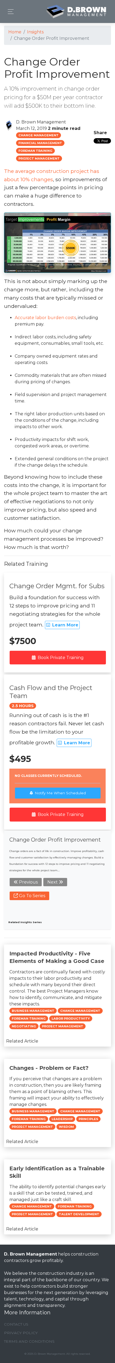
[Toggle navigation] (9, 11)
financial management (40, 143)
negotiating (24, 1026)
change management (38, 135)
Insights (35, 31)
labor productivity (71, 1018)
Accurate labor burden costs (45, 317)
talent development (79, 1214)
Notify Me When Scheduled (60, 793)
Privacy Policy (21, 1333)
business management (33, 1011)
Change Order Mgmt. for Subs (57, 586)
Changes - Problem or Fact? (49, 1068)
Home (14, 31)
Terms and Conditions (29, 1341)
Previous (28, 882)
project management (39, 158)
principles (88, 1119)
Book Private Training (61, 657)
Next (53, 882)
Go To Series (31, 895)
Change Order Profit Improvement (55, 840)
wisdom (66, 1127)
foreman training (35, 151)
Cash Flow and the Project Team (50, 692)
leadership (62, 1119)
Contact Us (16, 1324)
